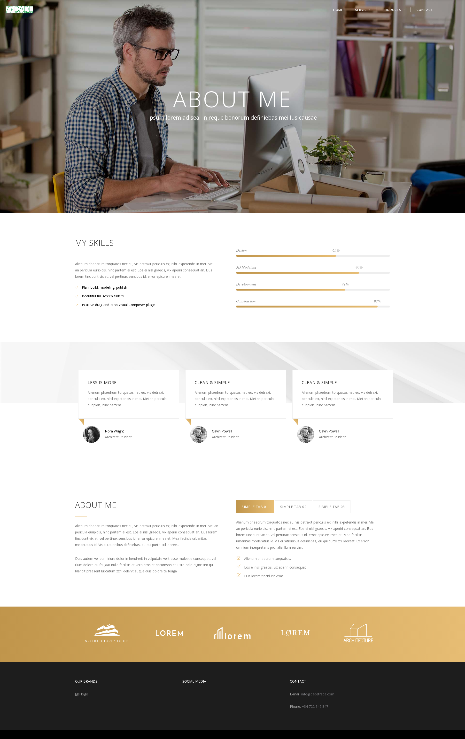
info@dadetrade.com (317, 694)
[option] (125, 406)
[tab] (255, 506)
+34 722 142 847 (315, 706)
